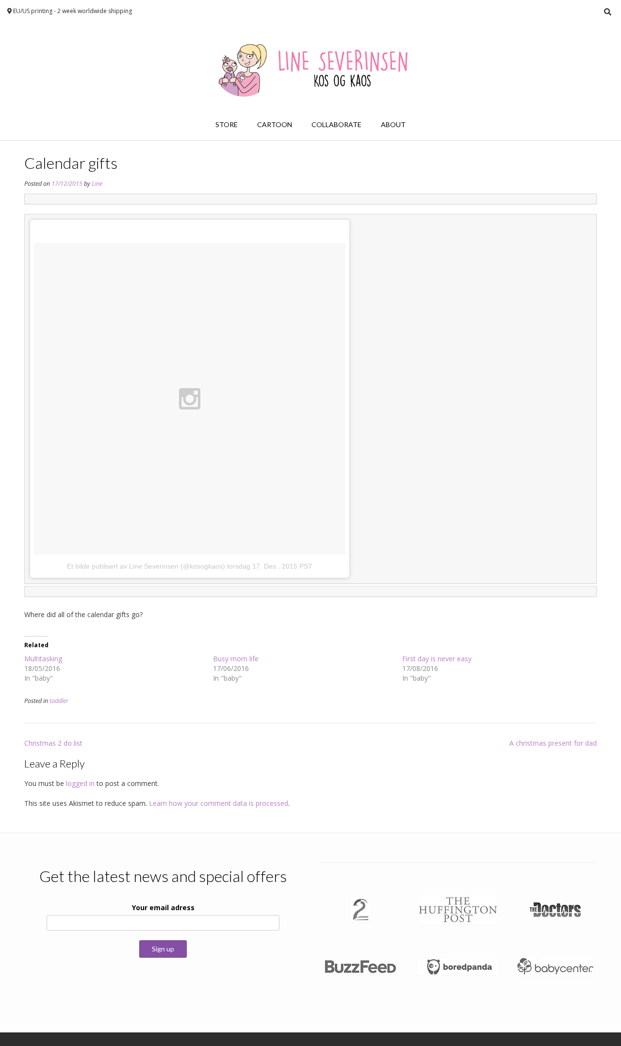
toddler (58, 701)
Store (226, 124)
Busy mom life (236, 658)
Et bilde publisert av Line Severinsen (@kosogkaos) (146, 566)
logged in (80, 783)
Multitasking (43, 658)
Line (97, 184)
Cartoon (274, 124)
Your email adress (163, 907)
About (393, 124)
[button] (361, 910)
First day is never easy (437, 658)
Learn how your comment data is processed (218, 803)
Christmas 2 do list (53, 743)
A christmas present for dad (553, 743)
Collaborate (336, 124)
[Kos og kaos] (310, 66)
